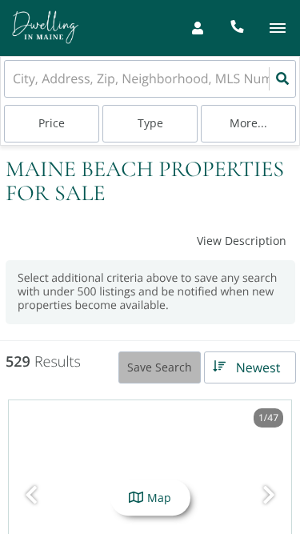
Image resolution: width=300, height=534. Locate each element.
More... (248, 122)
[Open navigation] (277, 28)
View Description (241, 240)
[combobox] (14, 79)
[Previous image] (31, 495)
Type (150, 122)
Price (51, 122)
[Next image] (268, 495)
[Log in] (197, 28)
